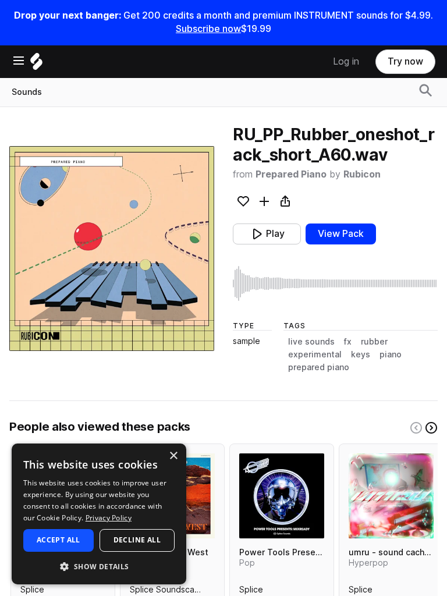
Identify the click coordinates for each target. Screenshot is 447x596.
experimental (315, 354)
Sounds (27, 92)
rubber (374, 341)
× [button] (173, 456)
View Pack (341, 233)
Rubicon (362, 174)
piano (390, 354)
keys (360, 354)
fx (348, 341)
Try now (405, 61)
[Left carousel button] (416, 427)
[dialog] (99, 514)
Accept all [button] (58, 540)
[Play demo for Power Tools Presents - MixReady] (282, 496)
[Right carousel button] (431, 427)
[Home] (36, 64)
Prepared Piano (291, 174)
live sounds (311, 341)
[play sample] (335, 283)
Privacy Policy (109, 518)
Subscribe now (208, 28)
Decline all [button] (137, 540)
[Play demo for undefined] (112, 248)
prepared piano (318, 367)
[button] (99, 566)
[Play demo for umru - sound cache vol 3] (391, 496)
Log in (346, 61)
